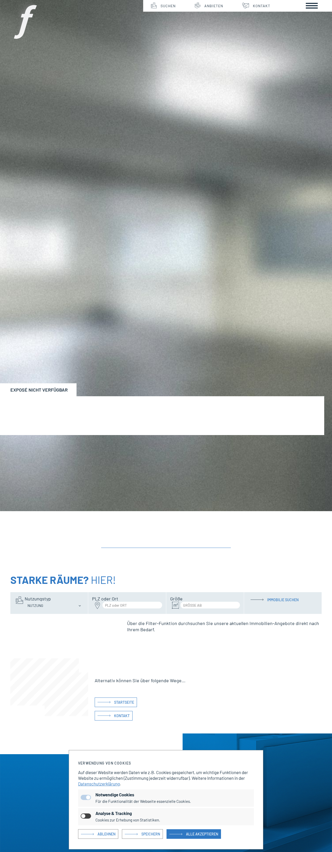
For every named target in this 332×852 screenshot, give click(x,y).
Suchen (168, 6)
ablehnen (106, 834)
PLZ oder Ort (105, 598)
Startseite (124, 702)
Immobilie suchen (283, 600)
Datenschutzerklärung (99, 783)
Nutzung (35, 605)
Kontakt (261, 6)
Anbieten (213, 6)
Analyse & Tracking (113, 813)
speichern (150, 834)
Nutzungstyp (38, 598)
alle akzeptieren (202, 834)
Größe (176, 598)
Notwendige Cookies (114, 794)
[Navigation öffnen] (312, 6)
